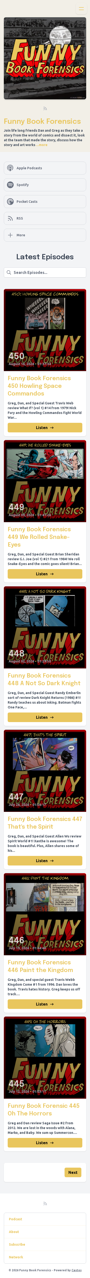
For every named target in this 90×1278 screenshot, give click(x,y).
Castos (77, 1270)
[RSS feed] (45, 108)
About (14, 1232)
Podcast (15, 1219)
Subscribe (17, 1244)
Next (73, 1172)
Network (16, 1257)
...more (41, 145)
